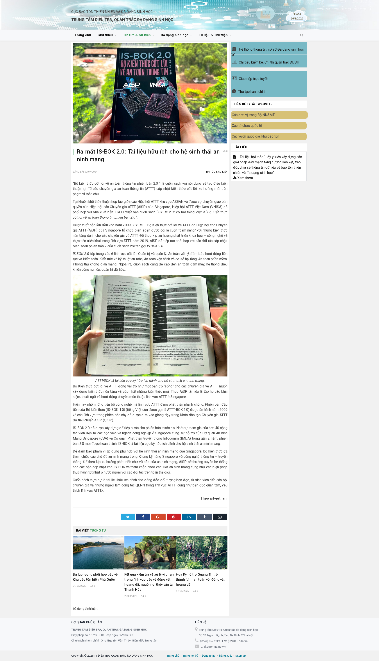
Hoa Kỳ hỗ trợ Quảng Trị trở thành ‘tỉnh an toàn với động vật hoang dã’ (200, 580)
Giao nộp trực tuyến (253, 79)
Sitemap (240, 655)
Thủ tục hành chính (252, 92)
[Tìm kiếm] (302, 35)
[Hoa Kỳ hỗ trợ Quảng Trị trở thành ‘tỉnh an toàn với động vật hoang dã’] (201, 552)
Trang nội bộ (190, 655)
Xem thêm (244, 178)
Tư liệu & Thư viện (213, 35)
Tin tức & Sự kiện (137, 35)
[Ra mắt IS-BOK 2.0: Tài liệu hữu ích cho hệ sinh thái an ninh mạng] (150, 94)
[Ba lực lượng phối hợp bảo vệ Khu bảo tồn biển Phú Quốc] (98, 552)
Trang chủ (83, 35)
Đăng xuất (225, 655)
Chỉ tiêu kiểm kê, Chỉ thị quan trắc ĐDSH (269, 62)
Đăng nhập (209, 655)
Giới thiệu (105, 35)
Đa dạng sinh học (174, 35)
